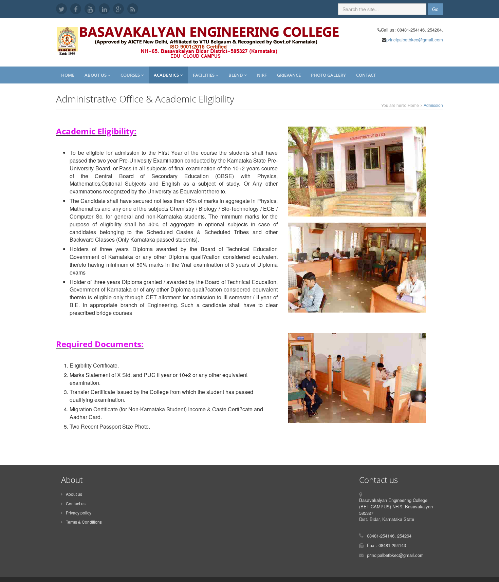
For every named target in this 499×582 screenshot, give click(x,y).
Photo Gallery (328, 75)
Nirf (262, 75)
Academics (167, 75)
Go (435, 9)
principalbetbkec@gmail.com (414, 39)
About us (74, 494)
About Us (96, 75)
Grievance (289, 75)
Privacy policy (78, 512)
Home (67, 75)
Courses (131, 75)
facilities (204, 75)
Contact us (76, 503)
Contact (366, 75)
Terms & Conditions (84, 522)
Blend (236, 75)
